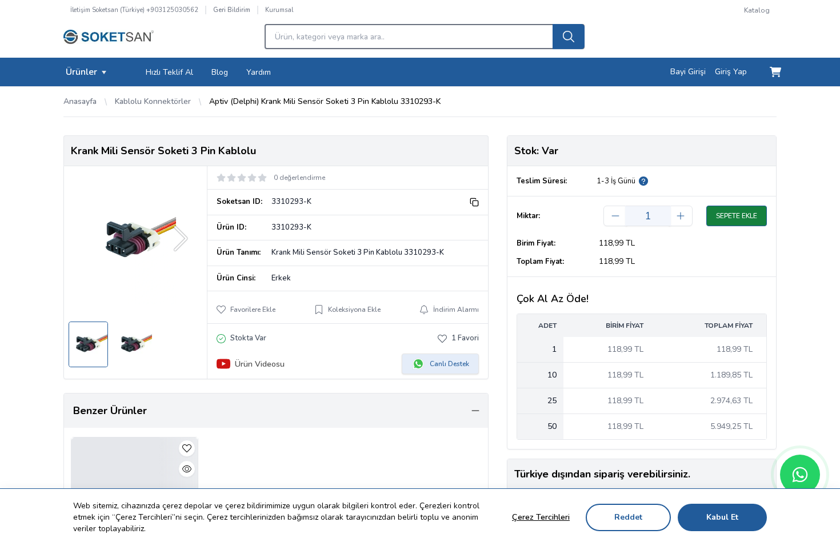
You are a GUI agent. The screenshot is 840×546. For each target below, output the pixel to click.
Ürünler (81, 72)
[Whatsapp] (800, 475)
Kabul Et (722, 517)
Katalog (757, 10)
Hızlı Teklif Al (169, 72)
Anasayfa (80, 101)
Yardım (258, 72)
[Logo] (108, 40)
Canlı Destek (449, 363)
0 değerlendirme (299, 177)
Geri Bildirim (231, 10)
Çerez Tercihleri (541, 517)
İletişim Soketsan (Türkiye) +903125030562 (134, 10)
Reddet (628, 517)
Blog (219, 72)
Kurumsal (279, 10)
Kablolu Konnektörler (153, 101)
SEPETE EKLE (736, 215)
